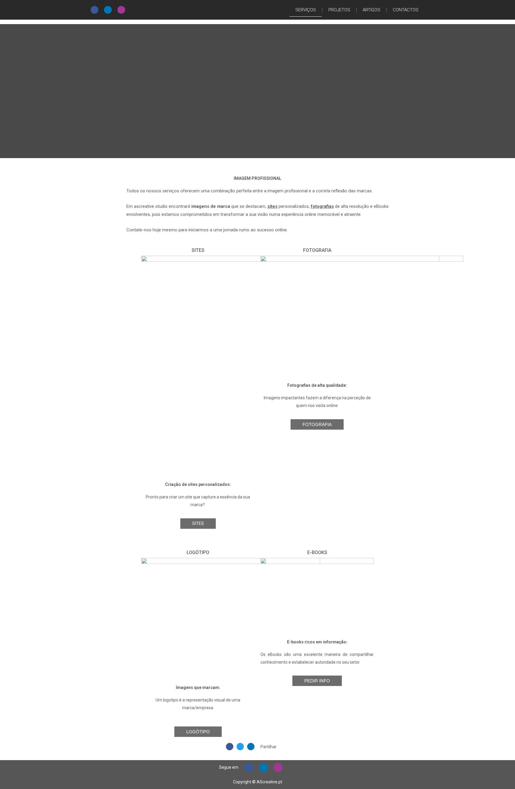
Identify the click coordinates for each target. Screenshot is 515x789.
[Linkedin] (108, 10)
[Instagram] (121, 10)
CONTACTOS (405, 10)
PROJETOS (339, 10)
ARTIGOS (371, 10)
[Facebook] (94, 10)
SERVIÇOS (305, 10)
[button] (229, 746)
